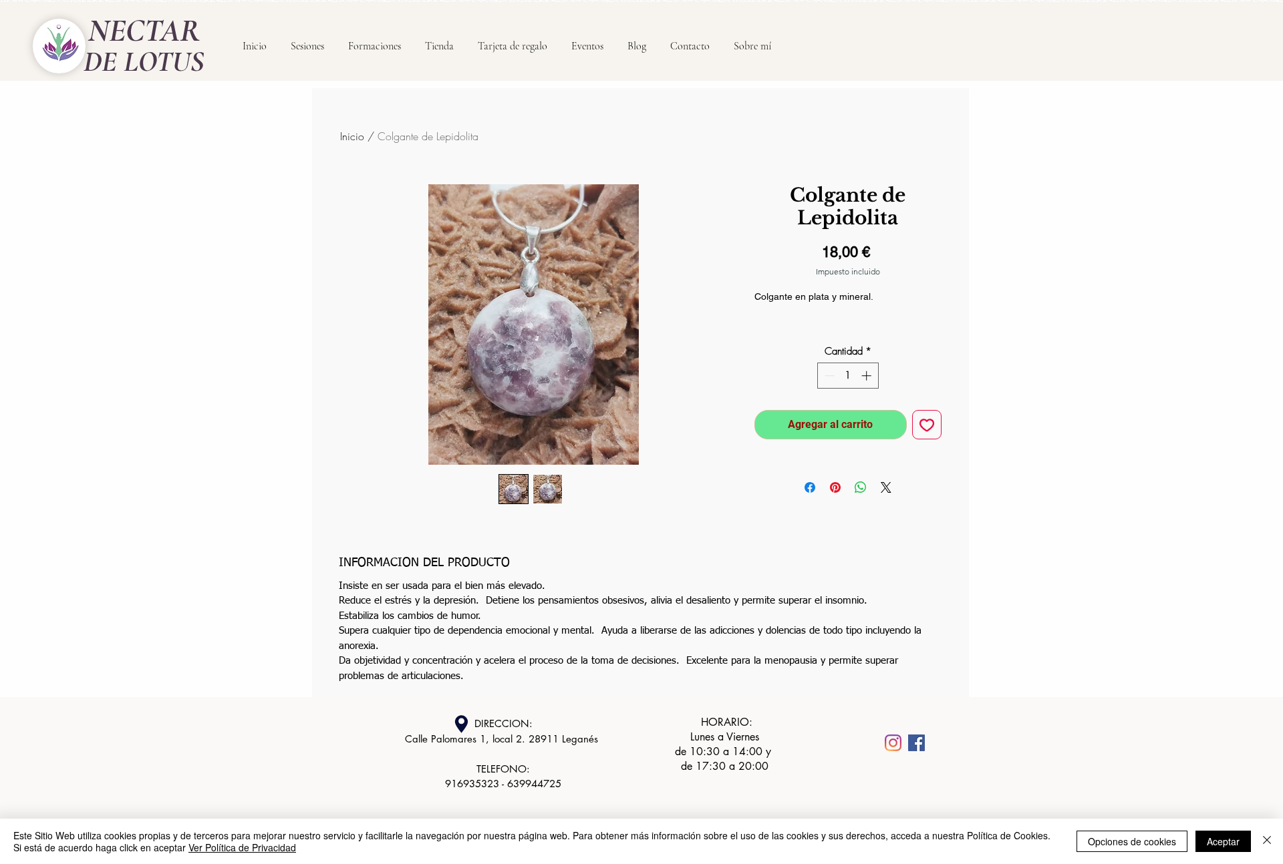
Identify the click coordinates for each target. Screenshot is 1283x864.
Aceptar (1223, 841)
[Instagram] (893, 742)
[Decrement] (828, 375)
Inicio (352, 136)
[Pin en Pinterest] (835, 487)
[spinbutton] (848, 375)
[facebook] (916, 742)
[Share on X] (886, 487)
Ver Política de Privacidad (242, 847)
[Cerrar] (1267, 841)
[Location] (461, 724)
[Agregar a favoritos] (927, 424)
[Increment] (868, 375)
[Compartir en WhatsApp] (861, 487)
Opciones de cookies (1132, 841)
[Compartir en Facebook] (810, 487)
